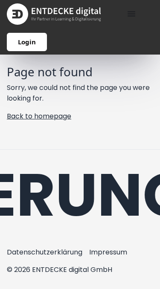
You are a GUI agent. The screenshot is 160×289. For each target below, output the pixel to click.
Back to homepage (39, 116)
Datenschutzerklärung (44, 252)
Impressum (108, 252)
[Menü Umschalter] (131, 13)
